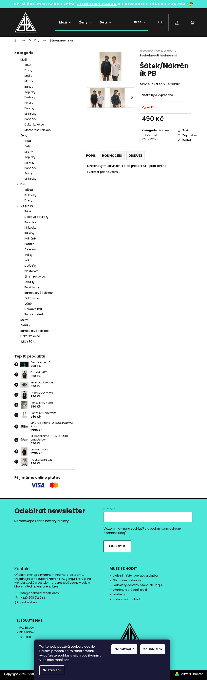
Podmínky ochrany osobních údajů (137, 585)
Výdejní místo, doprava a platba (135, 576)
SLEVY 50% (27, 341)
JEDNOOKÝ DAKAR (97, 3)
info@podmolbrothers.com (39, 593)
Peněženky (32, 287)
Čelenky (30, 249)
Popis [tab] (91, 155)
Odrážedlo (31, 298)
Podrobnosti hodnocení (158, 55)
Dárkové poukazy (36, 217)
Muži (23, 59)
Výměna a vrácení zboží (130, 590)
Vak (27, 260)
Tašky (28, 173)
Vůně (28, 304)
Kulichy (29, 108)
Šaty (27, 146)
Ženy (23, 135)
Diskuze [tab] (136, 155)
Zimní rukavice (34, 277)
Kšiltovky (30, 114)
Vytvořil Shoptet (192, 674)
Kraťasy (29, 97)
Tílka (27, 141)
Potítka (29, 244)
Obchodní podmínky (127, 580)
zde (66, 660)
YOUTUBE (25, 637)
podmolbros (28, 602)
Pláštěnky (31, 271)
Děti (23, 184)
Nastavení (52, 670)
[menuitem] (65, 22)
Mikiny (28, 81)
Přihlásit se (117, 546)
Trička (28, 190)
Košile (28, 76)
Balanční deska (34, 314)
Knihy (24, 320)
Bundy (28, 87)
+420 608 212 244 (32, 598)
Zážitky (25, 325)
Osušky (29, 282)
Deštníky (30, 266)
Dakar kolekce (34, 124)
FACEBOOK (26, 628)
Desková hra (33, 309)
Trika (27, 65)
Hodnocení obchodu (127, 599)
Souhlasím (152, 649)
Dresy (28, 70)
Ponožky (30, 119)
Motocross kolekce (37, 130)
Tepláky (29, 92)
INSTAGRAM (27, 632)
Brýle (27, 211)
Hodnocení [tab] (112, 155)
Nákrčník (30, 238)
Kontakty (119, 594)
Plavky (28, 103)
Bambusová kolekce (38, 293)
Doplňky (26, 206)
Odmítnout (124, 649)
